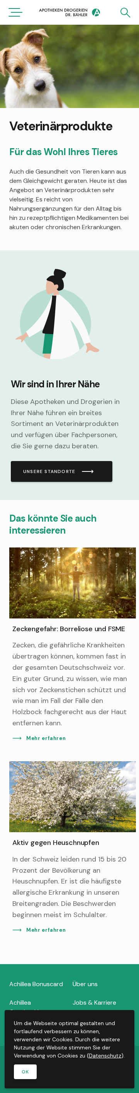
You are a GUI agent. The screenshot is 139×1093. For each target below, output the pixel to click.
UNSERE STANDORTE (49, 471)
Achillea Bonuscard (36, 984)
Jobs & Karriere (94, 1002)
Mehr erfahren (46, 738)
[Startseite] (69, 13)
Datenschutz (105, 1055)
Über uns (85, 984)
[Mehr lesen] (69, 375)
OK (25, 1072)
